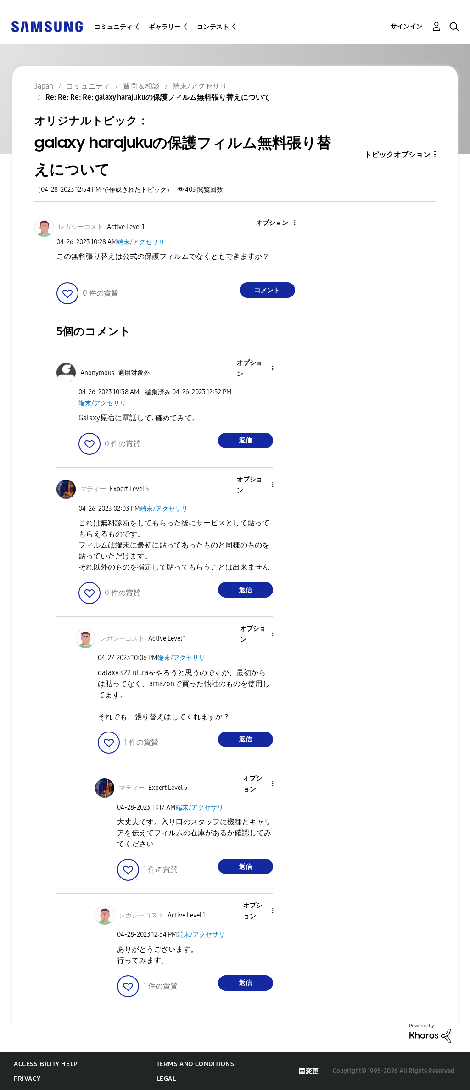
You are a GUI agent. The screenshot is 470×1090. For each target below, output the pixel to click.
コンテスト (213, 27)
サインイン (407, 26)
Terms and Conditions (196, 1064)
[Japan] (47, 26)
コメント (267, 290)
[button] (279, 223)
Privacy (27, 1079)
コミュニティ (113, 27)
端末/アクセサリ (141, 242)
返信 (245, 440)
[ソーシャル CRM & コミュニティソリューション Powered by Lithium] (430, 1033)
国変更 (309, 1071)
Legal (166, 1079)
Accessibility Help (46, 1064)
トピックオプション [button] (397, 154)
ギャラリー (165, 27)
